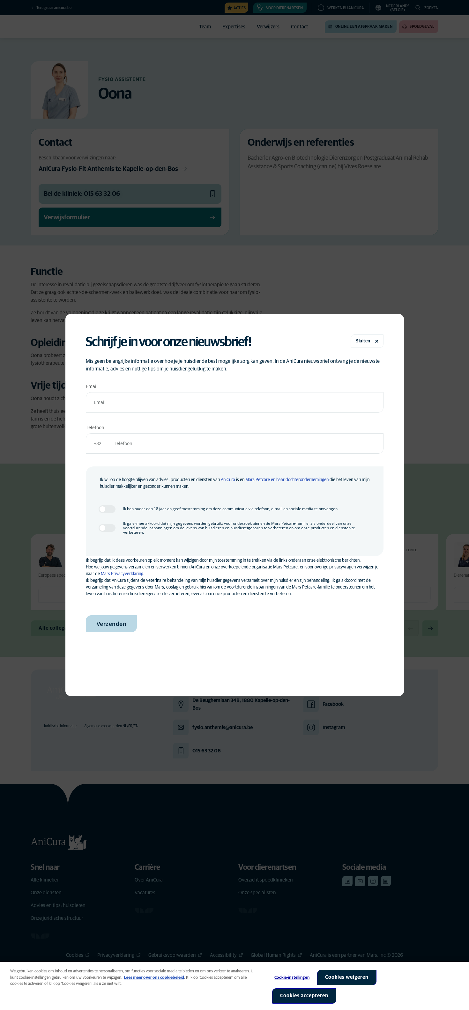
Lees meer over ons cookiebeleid (154, 978)
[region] (234, 986)
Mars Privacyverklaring (122, 574)
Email (92, 386)
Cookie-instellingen (291, 978)
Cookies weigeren (346, 977)
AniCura (228, 480)
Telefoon (95, 427)
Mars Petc (254, 480)
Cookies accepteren (304, 995)
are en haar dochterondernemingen (297, 480)
